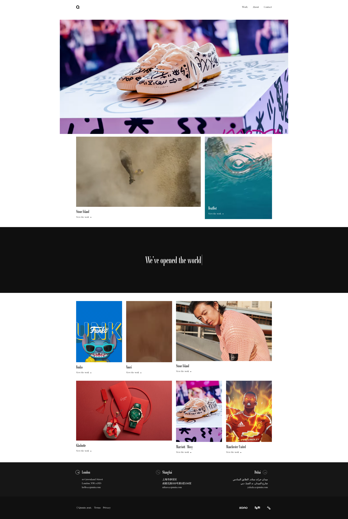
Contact (268, 7)
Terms (97, 508)
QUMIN (78, 7)
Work (245, 7)
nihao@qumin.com (172, 487)
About (256, 7)
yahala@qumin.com (257, 487)
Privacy (107, 508)
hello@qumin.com (91, 487)
